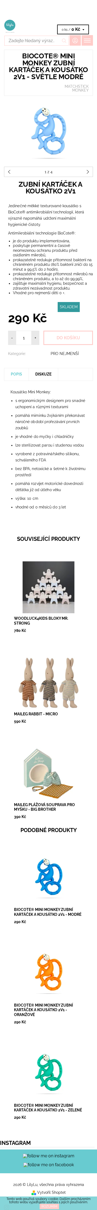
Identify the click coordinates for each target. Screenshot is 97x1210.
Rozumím (49, 1206)
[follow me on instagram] (48, 1155)
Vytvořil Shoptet (51, 1192)
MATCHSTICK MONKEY (77, 88)
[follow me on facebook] (48, 1164)
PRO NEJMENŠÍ (65, 353)
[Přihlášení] (75, 40)
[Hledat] (64, 41)
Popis (16, 374)
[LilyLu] (48, 26)
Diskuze (43, 374)
